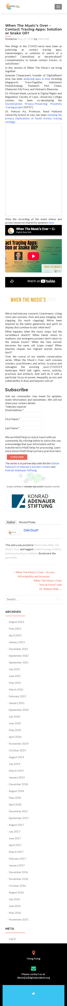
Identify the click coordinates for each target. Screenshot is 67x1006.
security (19, 553)
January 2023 (17, 642)
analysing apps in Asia (37, 78)
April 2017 (15, 845)
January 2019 (17, 777)
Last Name (12, 428)
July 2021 (14, 669)
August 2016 (16, 892)
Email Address (14, 410)
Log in (12, 938)
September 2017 (19, 818)
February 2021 (17, 696)
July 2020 (14, 716)
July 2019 (14, 763)
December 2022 (18, 648)
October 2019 (17, 750)
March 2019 (16, 770)
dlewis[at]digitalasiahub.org (33, 977)
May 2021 (15, 682)
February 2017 (17, 858)
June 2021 (15, 675)
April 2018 (15, 804)
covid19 (55, 549)
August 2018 (16, 790)
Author (11, 522)
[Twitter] (33, 993)
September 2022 (19, 655)
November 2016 (18, 878)
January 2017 (17, 865)
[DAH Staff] (14, 532)
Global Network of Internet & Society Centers (32, 465)
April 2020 (15, 736)
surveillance (31, 553)
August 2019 (16, 757)
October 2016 (17, 885)
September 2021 (19, 662)
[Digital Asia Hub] (16, 6)
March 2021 (16, 689)
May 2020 (15, 730)
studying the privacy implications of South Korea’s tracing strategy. (33, 118)
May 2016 (15, 912)
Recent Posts (27, 522)
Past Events (40, 545)
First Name (12, 419)
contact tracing (42, 549)
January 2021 (17, 703)
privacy (9, 553)
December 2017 (18, 811)
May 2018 (15, 797)
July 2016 (14, 899)
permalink (10, 557)
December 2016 (18, 872)
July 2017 (14, 831)
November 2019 (18, 743)
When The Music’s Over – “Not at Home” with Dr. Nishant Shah (48, 584)
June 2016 (15, 905)
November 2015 (18, 919)
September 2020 (19, 709)
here (51, 222)
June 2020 (15, 723)
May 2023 (15, 628)
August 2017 (16, 824)
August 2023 (16, 621)
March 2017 (16, 851)
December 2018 (18, 784)
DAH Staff (43, 38)
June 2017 (15, 838)
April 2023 (15, 635)
